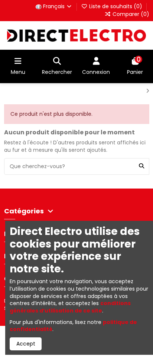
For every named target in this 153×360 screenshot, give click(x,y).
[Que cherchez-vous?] (141, 166)
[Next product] (147, 91)
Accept (25, 343)
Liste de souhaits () (116, 6)
